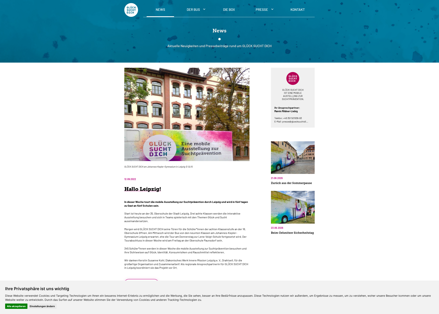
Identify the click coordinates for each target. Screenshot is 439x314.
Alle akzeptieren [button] (16, 306)
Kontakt (297, 9)
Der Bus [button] (194, 9)
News (160, 9)
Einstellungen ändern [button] (42, 306)
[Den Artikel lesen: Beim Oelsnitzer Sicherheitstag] (293, 207)
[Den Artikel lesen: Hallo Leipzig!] (187, 116)
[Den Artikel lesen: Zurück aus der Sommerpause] (293, 157)
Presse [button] (262, 9)
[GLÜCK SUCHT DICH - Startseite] (131, 10)
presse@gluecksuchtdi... (295, 121)
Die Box (229, 9)
